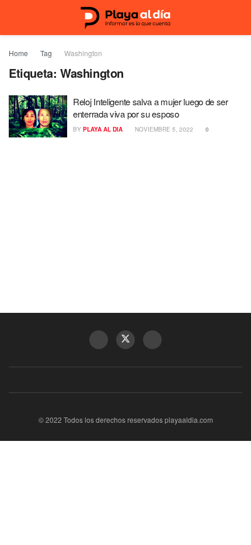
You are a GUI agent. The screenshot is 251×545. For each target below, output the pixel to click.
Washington (83, 53)
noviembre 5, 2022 (163, 129)
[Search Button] (237, 17)
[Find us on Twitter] (125, 339)
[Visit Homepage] (125, 17)
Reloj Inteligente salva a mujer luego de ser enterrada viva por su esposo (150, 107)
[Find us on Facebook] (98, 339)
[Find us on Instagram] (152, 339)
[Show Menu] (14, 17)
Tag (46, 53)
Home (18, 53)
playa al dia (103, 129)
